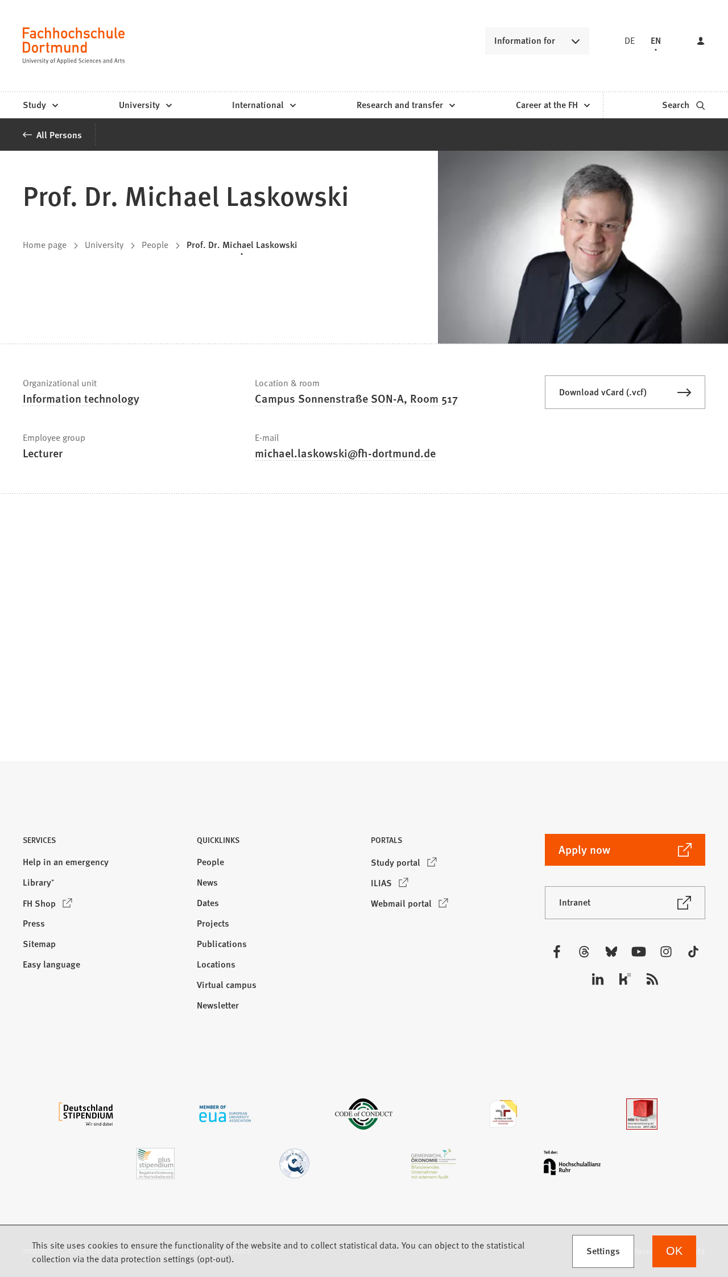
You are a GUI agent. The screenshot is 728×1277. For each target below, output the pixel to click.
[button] (103, 843)
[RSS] (652, 979)
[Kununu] (625, 979)
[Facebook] (556, 951)
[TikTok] (693, 951)
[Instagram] (666, 951)
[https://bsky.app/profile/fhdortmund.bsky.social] (611, 951)
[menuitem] (40, 105)
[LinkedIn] (597, 979)
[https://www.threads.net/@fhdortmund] (584, 951)
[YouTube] (638, 951)
